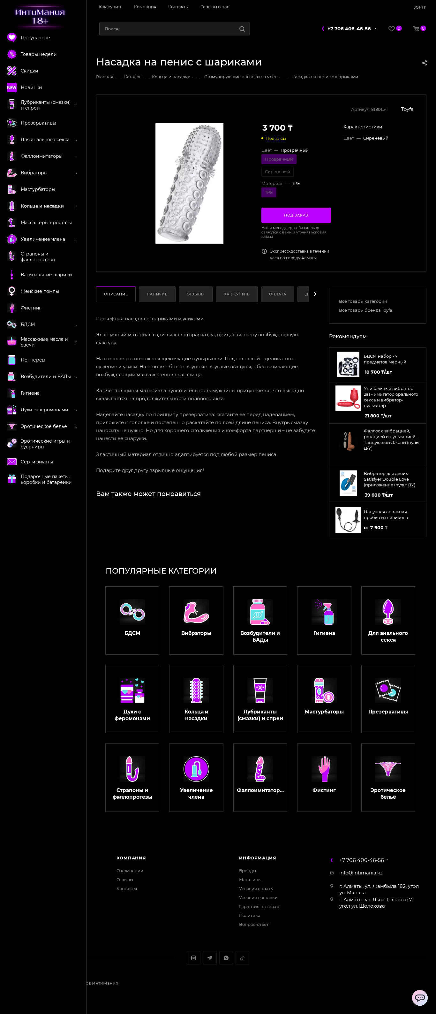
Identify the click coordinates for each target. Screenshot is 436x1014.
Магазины (250, 879)
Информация (257, 857)
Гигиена (324, 633)
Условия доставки (258, 897)
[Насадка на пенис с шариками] (189, 183)
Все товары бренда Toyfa (365, 310)
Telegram (210, 958)
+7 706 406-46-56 (349, 29)
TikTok (242, 958)
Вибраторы (196, 633)
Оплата (277, 294)
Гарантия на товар (259, 906)
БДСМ (132, 633)
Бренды (247, 870)
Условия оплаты (256, 888)
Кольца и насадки (196, 715)
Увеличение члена (196, 793)
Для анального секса (388, 636)
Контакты (127, 888)
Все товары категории (363, 301)
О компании (130, 870)
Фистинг (324, 790)
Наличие (157, 294)
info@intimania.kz (361, 873)
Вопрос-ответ (253, 924)
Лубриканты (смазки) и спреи (260, 715)
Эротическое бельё (388, 793)
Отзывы (196, 294)
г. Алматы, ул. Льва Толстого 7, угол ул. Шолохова (376, 902)
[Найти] (242, 28)
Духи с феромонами (132, 715)
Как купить (237, 294)
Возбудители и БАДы (260, 636)
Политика (249, 915)
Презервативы (388, 712)
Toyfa (407, 109)
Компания (131, 857)
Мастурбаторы (324, 712)
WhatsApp (226, 958)
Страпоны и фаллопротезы (132, 793)
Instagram (193, 958)
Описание (116, 294)
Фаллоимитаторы (260, 790)
